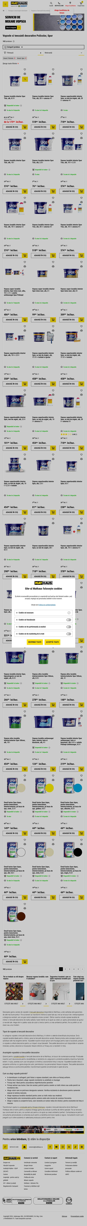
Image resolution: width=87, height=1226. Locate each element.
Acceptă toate (52, 642)
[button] (25, 612)
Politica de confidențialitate (47, 605)
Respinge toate (34, 642)
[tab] (43, 612)
